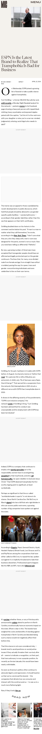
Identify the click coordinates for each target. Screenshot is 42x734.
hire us (18, 690)
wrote (10, 404)
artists (14, 622)
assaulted (5, 476)
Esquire (14, 547)
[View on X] (21, 189)
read (3, 377)
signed (9, 502)
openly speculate (17, 470)
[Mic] (4, 4)
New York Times (20, 235)
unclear (7, 619)
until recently (6, 103)
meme (22, 106)
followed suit (30, 566)
